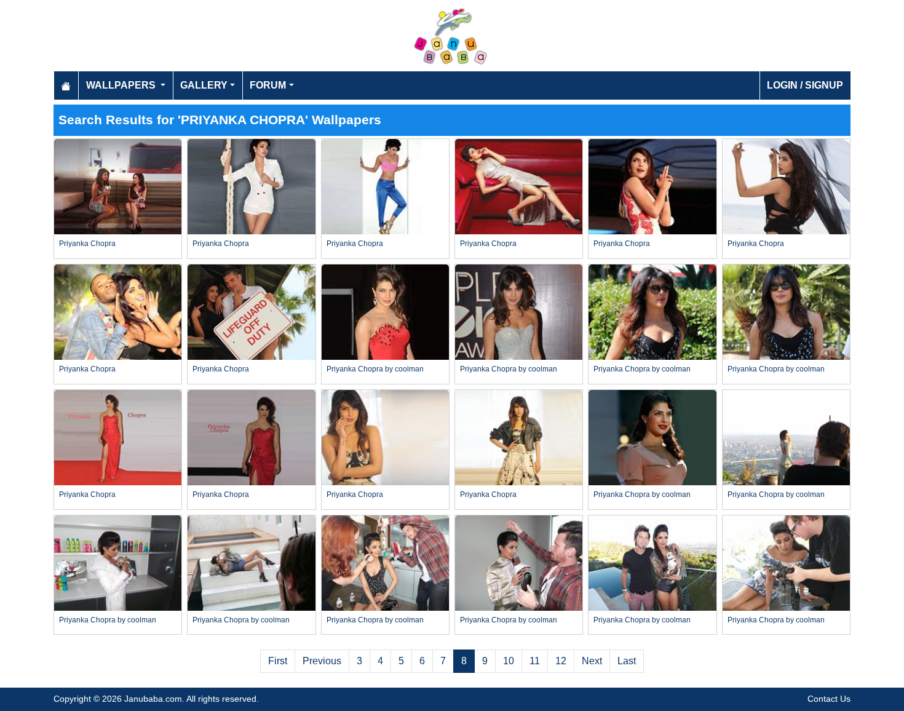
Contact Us (828, 699)
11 (534, 661)
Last (626, 661)
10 (508, 661)
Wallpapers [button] (122, 85)
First (277, 661)
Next (592, 661)
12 (560, 661)
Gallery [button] (204, 85)
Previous (322, 661)
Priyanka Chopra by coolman (375, 369)
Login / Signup (805, 85)
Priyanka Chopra (87, 243)
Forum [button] (268, 85)
